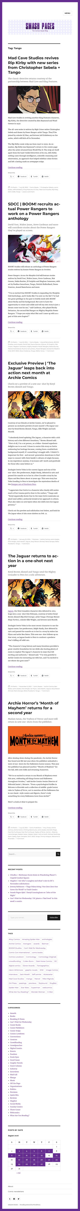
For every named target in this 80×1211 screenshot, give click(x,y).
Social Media (15, 1104)
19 (34, 1160)
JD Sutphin (50, 344)
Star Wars (25, 988)
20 (42, 1160)
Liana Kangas (12, 834)
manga (29, 979)
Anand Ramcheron (46, 342)
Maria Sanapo (50, 541)
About (10, 1186)
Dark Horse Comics (44, 961)
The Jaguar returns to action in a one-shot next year (33, 561)
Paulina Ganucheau (28, 349)
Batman (45, 944)
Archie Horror (18, 830)
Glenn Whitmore (16, 970)
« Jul (18, 1173)
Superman (35, 988)
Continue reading (15, 167)
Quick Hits (14, 1095)
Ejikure (43, 344)
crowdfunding (15, 961)
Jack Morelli (21, 541)
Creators (13, 1039)
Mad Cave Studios (45, 189)
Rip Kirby (55, 189)
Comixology (31, 957)
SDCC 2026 (11, 192)
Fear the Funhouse (14, 832)
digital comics (14, 966)
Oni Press (13, 983)
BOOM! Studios (15, 948)
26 (34, 1164)
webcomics (47, 988)
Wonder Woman (38, 992)
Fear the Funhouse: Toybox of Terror (33, 832)
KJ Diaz (36, 189)
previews (32, 983)
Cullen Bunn (28, 961)
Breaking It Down (17, 1019)
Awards (13, 1013)
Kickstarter (48, 974)
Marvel (37, 979)
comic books (18, 344)
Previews (35, 539)
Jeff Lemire (36, 974)
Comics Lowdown (16, 957)
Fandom (13, 1054)
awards (36, 944)
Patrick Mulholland (14, 349)
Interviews (14, 1072)
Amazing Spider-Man (31, 939)
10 (19, 1155)
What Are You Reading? (19, 992)
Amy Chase (47, 827)
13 (41, 1155)
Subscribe (54, 917)
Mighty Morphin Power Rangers (38, 346)
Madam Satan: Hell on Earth (37, 834)
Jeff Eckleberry (18, 189)
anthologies (47, 939)
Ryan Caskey (12, 836)
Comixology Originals (47, 957)
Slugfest (53, 983)
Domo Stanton (36, 344)
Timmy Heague (45, 836)
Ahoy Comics (14, 939)
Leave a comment (28, 192)
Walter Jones (40, 351)
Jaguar (28, 541)
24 (19, 1164)
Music (12, 1080)
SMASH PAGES (13, 1205)
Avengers (27, 944)
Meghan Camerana (19, 346)
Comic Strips (15, 1031)
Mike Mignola (48, 979)
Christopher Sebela (46, 187)
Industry (13, 1069)
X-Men (50, 992)
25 (27, 1164)
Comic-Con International (19, 953)
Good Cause (15, 1060)
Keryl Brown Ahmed (38, 541)
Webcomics (14, 1113)
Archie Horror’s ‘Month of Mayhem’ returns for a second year (33, 708)
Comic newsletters (16, 1192)
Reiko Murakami (29, 691)
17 (19, 1160)
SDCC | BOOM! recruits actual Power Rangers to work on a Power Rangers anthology (34, 211)
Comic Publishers (35, 827)
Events (13, 1051)
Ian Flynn (33, 688)
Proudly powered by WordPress (30, 1205)
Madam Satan (23, 834)
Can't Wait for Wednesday (35, 948)
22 (57, 1160)
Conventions (15, 1037)
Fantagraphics (43, 966)
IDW (42, 970)
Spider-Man (14, 988)
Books (12, 1016)
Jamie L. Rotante (51, 832)
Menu (67, 13)
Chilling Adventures (30, 830)
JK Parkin (14, 187)
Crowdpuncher (16, 1045)
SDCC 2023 (31, 836)
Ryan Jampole (22, 836)
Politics (13, 1089)
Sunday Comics (16, 1107)
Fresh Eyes (14, 1057)
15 (57, 1155)
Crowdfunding (16, 1042)
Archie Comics (45, 539)
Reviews (13, 1098)
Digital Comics (16, 1048)
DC (55, 961)
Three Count (15, 1110)
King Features (28, 189)
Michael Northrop (54, 834)
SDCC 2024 (15, 351)
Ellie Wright (12, 541)
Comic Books (34, 187)
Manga (13, 1077)
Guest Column (16, 1066)
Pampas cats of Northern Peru (23, 484)
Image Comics (52, 970)
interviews (13, 974)
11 (26, 1155)
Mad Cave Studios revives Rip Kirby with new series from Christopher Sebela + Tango (34, 65)
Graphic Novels (16, 1063)
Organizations (16, 1086)
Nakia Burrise (53, 346)
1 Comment (50, 351)
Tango (18, 192)
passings (22, 983)
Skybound (43, 983)
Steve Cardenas (25, 351)
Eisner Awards (29, 966)
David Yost (26, 344)
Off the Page (15, 1083)
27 (42, 1164)
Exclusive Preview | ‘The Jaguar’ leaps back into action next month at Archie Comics (32, 370)
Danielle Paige (52, 830)
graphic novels (31, 970)
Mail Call (13, 1075)
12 (34, 1155)
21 (49, 1160)
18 (27, 1160)
